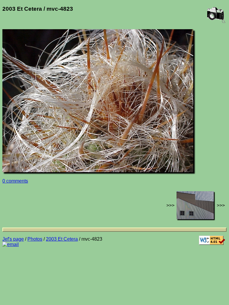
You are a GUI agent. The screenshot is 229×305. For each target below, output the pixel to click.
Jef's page (13, 239)
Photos (34, 239)
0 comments (15, 180)
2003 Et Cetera (62, 239)
